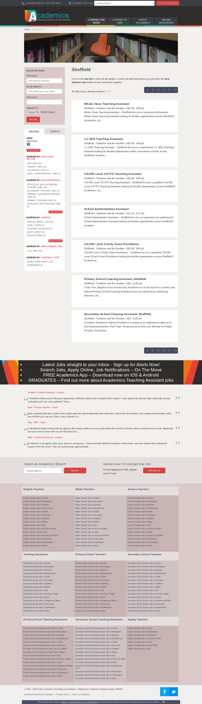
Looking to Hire (119, 21)
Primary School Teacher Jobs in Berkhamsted (93, 573)
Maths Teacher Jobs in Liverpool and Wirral (92, 535)
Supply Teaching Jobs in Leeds (139, 642)
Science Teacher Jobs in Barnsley (140, 505)
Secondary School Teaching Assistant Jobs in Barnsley (97, 635)
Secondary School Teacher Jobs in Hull (142, 590)
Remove (28, 144)
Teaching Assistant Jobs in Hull (35, 590)
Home (27, 30)
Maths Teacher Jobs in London (87, 498)
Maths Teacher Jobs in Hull (86, 525)
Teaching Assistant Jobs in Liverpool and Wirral (41, 600)
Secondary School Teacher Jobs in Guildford (144, 583)
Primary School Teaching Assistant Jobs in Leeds (42, 662)
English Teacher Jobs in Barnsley (36, 505)
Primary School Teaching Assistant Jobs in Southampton (45, 672)
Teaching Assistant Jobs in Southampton (39, 607)
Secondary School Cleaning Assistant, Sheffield (117, 314)
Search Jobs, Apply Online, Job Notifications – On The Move (101, 369)
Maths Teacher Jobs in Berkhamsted (89, 508)
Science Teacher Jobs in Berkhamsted (142, 508)
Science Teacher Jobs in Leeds (139, 532)
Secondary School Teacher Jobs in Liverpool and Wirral (149, 600)
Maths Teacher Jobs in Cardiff (87, 511)
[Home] (48, 15)
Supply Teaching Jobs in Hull (138, 649)
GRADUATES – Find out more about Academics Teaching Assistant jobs (101, 380)
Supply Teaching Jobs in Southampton (142, 632)
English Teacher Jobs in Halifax (35, 522)
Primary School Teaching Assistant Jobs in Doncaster (44, 645)
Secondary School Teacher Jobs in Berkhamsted (146, 573)
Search (55, 131)
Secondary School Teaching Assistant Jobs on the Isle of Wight (100, 659)
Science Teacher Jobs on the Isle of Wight (144, 529)
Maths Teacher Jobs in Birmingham (89, 501)
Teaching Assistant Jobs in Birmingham (38, 566)
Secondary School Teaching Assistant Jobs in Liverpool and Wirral (98, 667)
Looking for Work (96, 21)
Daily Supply (35, 232)
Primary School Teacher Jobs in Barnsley (91, 570)
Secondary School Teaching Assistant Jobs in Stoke (96, 678)
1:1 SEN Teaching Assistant (103, 139)
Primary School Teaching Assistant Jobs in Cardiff (42, 642)
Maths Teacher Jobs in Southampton (89, 542)
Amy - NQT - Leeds (37, 422)
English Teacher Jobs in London (35, 498)
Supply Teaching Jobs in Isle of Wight (142, 645)
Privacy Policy (62, 694)
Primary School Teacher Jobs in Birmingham (92, 566)
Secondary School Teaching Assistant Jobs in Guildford (45, 649)
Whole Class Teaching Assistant (106, 103)
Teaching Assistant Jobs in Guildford (37, 583)
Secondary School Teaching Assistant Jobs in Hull (95, 655)
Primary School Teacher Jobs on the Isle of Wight (94, 594)
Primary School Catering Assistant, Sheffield (115, 279)
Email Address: (34, 86)
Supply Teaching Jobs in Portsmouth (141, 635)
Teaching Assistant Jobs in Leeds (36, 597)
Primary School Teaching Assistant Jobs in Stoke (42, 676)
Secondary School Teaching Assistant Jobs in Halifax (44, 652)
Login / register (167, 3)
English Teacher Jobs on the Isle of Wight (39, 529)
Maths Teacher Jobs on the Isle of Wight (91, 529)
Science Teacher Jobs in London (140, 498)
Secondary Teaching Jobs (43, 191)
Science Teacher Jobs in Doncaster (141, 515)
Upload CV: (32, 108)
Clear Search (33, 150)
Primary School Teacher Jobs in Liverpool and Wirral (95, 600)
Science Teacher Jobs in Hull (138, 525)
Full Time (34, 251)
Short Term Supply (40, 262)
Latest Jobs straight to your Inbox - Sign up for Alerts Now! (101, 364)
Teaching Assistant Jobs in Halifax (36, 587)
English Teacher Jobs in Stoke (35, 546)
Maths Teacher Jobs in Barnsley (88, 505)
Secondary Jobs (38, 170)
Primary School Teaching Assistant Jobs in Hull (41, 655)
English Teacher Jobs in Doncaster (36, 515)
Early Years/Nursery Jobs (43, 173)
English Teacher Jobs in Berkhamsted (38, 508)
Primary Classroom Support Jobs (43, 195)
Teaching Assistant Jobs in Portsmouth (38, 604)
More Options (55, 212)
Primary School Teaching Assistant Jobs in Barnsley (43, 635)
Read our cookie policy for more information (79, 702)
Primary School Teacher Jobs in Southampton (93, 607)
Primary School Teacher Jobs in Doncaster (92, 580)
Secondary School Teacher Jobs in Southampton (146, 607)
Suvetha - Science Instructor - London (46, 392)
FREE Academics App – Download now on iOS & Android (101, 375)
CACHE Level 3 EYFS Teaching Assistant (113, 173)
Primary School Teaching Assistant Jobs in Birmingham (45, 632)
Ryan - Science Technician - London (45, 437)
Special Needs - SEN (40, 222)
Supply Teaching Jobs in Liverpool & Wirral (144, 638)
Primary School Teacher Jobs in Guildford (91, 583)
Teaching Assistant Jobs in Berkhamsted (39, 573)
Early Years (35, 225)
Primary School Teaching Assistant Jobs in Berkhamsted (45, 638)
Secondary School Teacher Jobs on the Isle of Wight (148, 594)
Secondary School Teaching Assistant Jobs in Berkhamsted (98, 638)
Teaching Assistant (39, 229)
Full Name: (32, 75)
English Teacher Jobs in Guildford (36, 518)
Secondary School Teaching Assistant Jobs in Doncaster (97, 645)
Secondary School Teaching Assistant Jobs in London (96, 628)
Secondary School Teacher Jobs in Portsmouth (146, 604)
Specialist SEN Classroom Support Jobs (42, 185)
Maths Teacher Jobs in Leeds (86, 532)
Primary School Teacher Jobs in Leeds (90, 597)
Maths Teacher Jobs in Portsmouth (89, 539)
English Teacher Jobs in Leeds (35, 532)
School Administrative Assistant (106, 209)
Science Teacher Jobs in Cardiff (139, 511)
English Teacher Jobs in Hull (34, 525)
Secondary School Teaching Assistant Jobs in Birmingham (98, 632)
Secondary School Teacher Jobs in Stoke (143, 611)
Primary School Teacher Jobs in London (91, 563)
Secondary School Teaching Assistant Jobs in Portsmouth (98, 671)
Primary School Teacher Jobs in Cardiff (90, 577)
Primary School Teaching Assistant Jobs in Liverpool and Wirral (48, 666)
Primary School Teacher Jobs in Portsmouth (92, 604)
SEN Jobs (34, 163)
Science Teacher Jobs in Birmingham (142, 501)
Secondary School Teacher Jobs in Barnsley (144, 570)
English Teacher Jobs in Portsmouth (37, 539)
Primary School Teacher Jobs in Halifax (90, 587)
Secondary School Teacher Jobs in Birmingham (146, 566)
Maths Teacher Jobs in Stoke (86, 546)
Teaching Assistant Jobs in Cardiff (36, 577)
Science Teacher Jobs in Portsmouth (141, 539)
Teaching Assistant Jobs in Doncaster (38, 580)
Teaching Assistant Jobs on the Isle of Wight (40, 594)
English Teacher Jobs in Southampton (38, 542)
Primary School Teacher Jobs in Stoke (90, 611)
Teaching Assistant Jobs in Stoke (36, 611)
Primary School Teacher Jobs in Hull (89, 590)
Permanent (35, 265)
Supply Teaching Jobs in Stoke (139, 628)
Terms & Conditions (81, 694)
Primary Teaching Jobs (41, 200)
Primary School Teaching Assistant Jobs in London (43, 628)
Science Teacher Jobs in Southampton (142, 542)
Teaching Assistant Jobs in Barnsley (37, 570)
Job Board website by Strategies (38, 694)
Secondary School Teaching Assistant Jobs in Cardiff (96, 642)
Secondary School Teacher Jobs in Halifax (144, 587)
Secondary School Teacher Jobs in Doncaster (145, 580)
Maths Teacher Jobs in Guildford (88, 518)
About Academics (143, 21)
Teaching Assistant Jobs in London (36, 563)
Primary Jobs (36, 167)
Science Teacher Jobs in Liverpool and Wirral (145, 535)
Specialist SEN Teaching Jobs (44, 205)
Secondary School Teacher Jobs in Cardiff (143, 577)
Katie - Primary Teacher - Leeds (43, 407)
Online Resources (166, 21)
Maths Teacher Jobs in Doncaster (88, 515)
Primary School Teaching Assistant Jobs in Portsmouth (44, 669)
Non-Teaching (36, 235)
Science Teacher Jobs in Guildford (140, 518)
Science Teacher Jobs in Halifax (140, 522)
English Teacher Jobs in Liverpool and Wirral (40, 535)
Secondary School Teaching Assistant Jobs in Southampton (98, 675)
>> (175, 90)
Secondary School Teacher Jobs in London (144, 563)
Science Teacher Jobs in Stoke (139, 546)
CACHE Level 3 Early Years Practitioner (111, 244)
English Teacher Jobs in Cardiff (35, 511)
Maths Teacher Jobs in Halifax (87, 522)
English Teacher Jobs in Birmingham (37, 501)
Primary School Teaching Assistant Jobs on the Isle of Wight (47, 659)
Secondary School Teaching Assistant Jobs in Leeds (96, 662)
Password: (32, 97)
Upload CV (154, 470)
